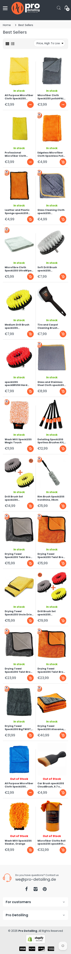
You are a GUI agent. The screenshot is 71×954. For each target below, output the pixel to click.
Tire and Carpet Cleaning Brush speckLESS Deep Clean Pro (51, 326)
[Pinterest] (44, 890)
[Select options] (30, 104)
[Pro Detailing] (25, 8)
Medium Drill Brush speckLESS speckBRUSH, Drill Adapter (17, 326)
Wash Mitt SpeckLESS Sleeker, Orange (18, 842)
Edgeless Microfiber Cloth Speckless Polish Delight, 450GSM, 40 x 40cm (51, 154)
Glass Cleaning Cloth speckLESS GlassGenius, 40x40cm (51, 212)
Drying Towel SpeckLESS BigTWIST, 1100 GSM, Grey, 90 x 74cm (18, 728)
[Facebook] (26, 890)
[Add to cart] (63, 162)
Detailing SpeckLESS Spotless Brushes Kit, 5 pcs (51, 441)
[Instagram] (35, 890)
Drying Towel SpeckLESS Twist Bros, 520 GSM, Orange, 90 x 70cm (51, 670)
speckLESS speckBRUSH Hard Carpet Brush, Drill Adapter (16, 384)
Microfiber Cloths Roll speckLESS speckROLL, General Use (51, 842)
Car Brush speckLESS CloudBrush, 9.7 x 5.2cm (50, 785)
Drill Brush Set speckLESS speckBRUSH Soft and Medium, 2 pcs (18, 498)
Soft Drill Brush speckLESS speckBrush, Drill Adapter (48, 269)
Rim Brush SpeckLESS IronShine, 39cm (50, 498)
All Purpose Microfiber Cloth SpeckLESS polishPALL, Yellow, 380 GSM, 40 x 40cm (19, 97)
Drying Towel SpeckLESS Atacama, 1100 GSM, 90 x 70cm (50, 728)
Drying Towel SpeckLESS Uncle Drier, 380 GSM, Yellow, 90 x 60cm (19, 613)
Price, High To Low (48, 43)
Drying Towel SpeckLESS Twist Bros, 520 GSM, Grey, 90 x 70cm (18, 670)
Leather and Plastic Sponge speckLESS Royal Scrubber (17, 212)
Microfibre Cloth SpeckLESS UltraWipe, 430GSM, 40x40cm (18, 269)
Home (7, 25)
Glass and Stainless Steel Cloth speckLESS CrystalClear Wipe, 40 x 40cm (51, 384)
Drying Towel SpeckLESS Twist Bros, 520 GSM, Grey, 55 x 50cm (18, 555)
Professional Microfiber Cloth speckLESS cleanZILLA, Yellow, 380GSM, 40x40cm (18, 154)
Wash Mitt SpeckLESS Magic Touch (18, 441)
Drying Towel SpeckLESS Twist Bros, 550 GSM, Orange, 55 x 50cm (51, 555)
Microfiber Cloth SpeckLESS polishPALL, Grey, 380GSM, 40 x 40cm (51, 97)
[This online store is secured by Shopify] (35, 939)
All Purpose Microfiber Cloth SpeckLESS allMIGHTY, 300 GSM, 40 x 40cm (19, 785)
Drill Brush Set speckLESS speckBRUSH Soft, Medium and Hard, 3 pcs (50, 613)
